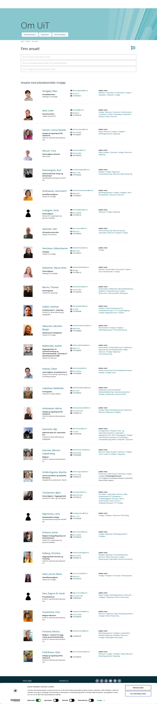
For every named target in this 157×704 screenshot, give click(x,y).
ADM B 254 (75, 194)
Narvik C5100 (76, 475)
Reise (108, 116)
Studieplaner (116, 496)
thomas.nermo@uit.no (79, 287)
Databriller (127, 114)
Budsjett (106, 152)
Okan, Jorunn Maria (52, 573)
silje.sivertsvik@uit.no (79, 429)
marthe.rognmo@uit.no (80, 472)
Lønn (114, 373)
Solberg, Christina (51, 553)
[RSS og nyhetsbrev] (119, 681)
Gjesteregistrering (111, 637)
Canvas (111, 501)
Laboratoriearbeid (113, 390)
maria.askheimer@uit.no (80, 267)
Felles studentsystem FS (114, 308)
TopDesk (121, 313)
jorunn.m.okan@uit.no (79, 573)
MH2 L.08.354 (76, 371)
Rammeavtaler (103, 195)
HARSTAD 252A (77, 495)
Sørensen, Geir (49, 228)
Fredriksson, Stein (51, 652)
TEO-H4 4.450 (76, 132)
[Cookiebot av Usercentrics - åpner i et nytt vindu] (15, 700)
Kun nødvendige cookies (138, 693)
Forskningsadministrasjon (123, 370)
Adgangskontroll (111, 313)
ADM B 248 (75, 329)
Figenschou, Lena (51, 513)
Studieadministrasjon (106, 310)
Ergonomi (129, 439)
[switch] (56, 700)
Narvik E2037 (76, 556)
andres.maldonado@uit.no (81, 345)
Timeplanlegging (123, 310)
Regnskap (116, 134)
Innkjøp (117, 95)
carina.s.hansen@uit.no (80, 129)
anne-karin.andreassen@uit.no (82, 190)
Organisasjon (45, 34)
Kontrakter (120, 269)
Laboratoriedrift (113, 293)
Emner (117, 501)
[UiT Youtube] (110, 681)
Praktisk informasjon (29, 34)
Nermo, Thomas (50, 287)
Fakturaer (108, 112)
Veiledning (121, 474)
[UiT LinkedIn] (115, 681)
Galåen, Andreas (50, 306)
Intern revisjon (104, 454)
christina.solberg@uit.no (80, 553)
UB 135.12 (75, 94)
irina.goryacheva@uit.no (80, 611)
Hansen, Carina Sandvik (54, 129)
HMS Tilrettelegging (118, 435)
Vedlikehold (113, 289)
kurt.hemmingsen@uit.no (81, 170)
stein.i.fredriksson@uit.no (81, 652)
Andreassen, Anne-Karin (54, 190)
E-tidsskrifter (119, 93)
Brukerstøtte (110, 269)
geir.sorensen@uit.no (79, 228)
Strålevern (102, 291)
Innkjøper (121, 132)
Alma (100, 272)
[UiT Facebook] (97, 681)
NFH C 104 (75, 516)
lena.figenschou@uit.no (80, 513)
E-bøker (128, 93)
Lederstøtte (103, 233)
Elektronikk (102, 293)
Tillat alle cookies (138, 687)
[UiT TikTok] (106, 681)
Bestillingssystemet (105, 134)
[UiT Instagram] (102, 681)
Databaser (102, 95)
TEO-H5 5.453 (76, 290)
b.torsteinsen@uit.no (79, 492)
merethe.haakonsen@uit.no (81, 326)
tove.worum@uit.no (79, 150)
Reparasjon (124, 293)
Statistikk (110, 95)
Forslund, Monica (51, 631)
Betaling (101, 635)
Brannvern (117, 112)
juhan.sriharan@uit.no (79, 532)
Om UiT (28, 41)
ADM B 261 (75, 577)
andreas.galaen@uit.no (80, 306)
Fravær (110, 114)
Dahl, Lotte (47, 110)
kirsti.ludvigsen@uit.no (80, 210)
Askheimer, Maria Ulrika (54, 267)
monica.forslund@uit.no (80, 631)
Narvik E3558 (76, 453)
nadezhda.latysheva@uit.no (81, 388)
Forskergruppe (122, 437)
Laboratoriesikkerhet (121, 392)
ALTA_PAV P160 (77, 411)
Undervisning (111, 474)
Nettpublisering (112, 291)
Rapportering (103, 350)
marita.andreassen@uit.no (81, 408)
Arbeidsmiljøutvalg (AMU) (107, 439)
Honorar (114, 116)
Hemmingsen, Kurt (51, 170)
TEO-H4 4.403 (76, 153)
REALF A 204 (76, 173)
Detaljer (99, 700)
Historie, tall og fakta (60, 34)
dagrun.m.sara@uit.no (79, 593)
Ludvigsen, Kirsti (50, 210)
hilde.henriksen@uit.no (80, 248)
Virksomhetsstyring (105, 174)
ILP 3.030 (75, 432)
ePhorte (119, 494)
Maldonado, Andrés (52, 345)
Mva (129, 193)
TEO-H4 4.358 (76, 615)
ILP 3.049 (75, 309)
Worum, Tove (49, 150)
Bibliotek (102, 93)
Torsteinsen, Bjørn (51, 492)
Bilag (100, 132)
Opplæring (127, 347)
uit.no (22, 41)
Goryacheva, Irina (51, 611)
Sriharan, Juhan (50, 532)
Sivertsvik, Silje (49, 429)
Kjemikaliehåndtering (125, 289)
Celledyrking (109, 394)
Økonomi (128, 152)
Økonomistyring (126, 174)
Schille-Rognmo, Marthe (54, 472)
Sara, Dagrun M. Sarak (53, 593)
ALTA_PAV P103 (77, 596)
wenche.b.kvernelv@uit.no (81, 450)
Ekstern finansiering (105, 370)
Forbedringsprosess (116, 347)
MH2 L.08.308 (76, 213)
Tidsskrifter (110, 93)
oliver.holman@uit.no (79, 368)
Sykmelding (118, 114)
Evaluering (102, 474)
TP (115, 310)
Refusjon (102, 116)
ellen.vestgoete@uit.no (80, 91)
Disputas (102, 308)
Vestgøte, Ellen (49, 91)
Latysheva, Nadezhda (53, 388)
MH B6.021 (75, 113)
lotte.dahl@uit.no (78, 110)
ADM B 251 (75, 231)
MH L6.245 (75, 391)
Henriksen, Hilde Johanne (55, 248)
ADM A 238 (75, 251)
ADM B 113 (75, 348)
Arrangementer (104, 431)
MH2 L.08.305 (76, 535)
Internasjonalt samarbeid (107, 437)
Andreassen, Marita (52, 408)
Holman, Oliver (49, 368)
